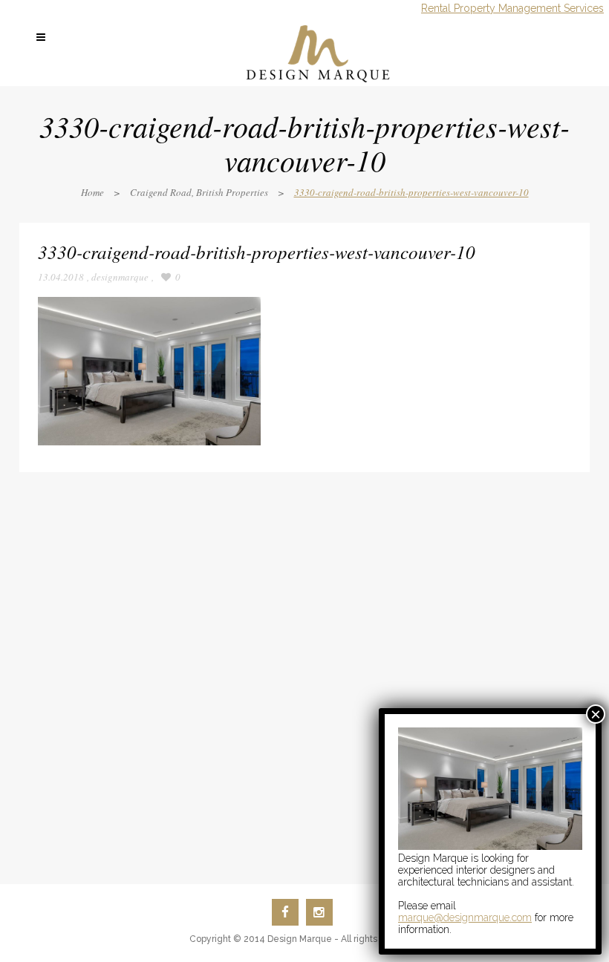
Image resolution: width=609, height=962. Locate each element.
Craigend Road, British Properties (199, 192)
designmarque (120, 277)
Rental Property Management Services (512, 8)
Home (92, 192)
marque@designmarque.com (465, 917)
